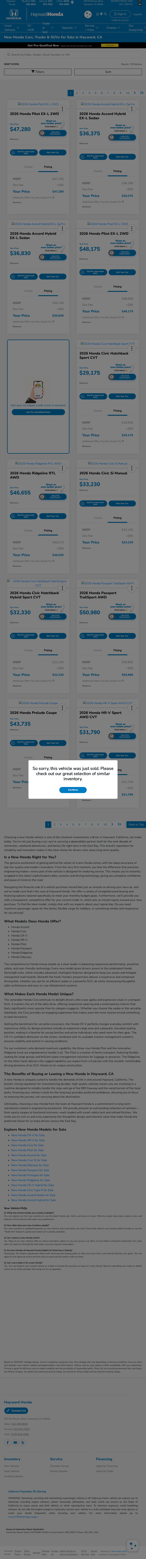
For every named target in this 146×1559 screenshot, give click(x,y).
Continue (73, 789)
